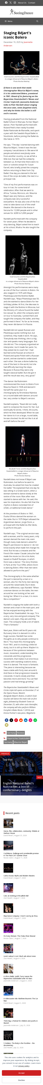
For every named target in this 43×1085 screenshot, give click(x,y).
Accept (22, 1073)
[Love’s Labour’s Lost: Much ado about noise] (8, 951)
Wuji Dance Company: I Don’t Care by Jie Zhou (21, 916)
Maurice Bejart (20, 742)
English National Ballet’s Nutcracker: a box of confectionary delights (18, 787)
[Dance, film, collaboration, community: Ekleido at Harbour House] (8, 826)
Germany (11, 732)
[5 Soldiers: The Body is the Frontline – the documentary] (8, 1038)
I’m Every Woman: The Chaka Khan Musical (19, 936)
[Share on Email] (6, 725)
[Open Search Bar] (37, 21)
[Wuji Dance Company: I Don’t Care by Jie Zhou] (8, 911)
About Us (22, 2)
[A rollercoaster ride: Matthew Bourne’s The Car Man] (8, 994)
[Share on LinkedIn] (25, 720)
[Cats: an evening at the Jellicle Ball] (8, 891)
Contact (31, 2)
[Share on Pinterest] (16, 720)
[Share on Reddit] (21, 720)
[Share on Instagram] (30, 720)
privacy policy (23, 1066)
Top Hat (7, 759)
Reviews (20, 732)
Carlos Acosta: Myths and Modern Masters (19, 876)
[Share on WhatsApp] (35, 720)
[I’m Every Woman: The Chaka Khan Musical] (8, 931)
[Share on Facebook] (6, 720)
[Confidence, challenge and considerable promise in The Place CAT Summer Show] (8, 848)
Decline (21, 1080)
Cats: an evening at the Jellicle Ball (16, 896)
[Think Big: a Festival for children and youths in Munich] (8, 1016)
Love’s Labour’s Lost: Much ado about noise (20, 956)
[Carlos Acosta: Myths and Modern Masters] (8, 871)
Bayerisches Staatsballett (18, 738)
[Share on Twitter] (11, 720)
